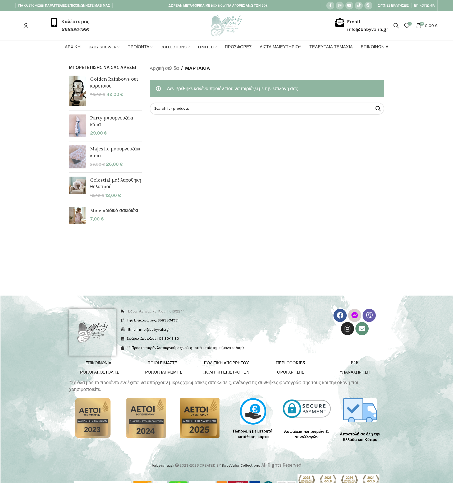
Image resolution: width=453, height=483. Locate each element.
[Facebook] (340, 315)
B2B (354, 362)
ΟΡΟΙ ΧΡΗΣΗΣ (290, 372)
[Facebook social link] (330, 6)
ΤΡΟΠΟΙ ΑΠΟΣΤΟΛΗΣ (98, 372)
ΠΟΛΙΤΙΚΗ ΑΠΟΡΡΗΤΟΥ (226, 362)
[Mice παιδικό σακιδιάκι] (77, 215)
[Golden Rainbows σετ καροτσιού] (77, 91)
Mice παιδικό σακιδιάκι (114, 210)
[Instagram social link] (340, 6)
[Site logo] (226, 25)
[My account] (26, 25)
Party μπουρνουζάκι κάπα (111, 121)
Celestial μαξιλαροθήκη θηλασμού (115, 183)
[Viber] (369, 315)
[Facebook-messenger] (354, 315)
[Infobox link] (69, 25)
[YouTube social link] (349, 6)
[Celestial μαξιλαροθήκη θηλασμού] (77, 188)
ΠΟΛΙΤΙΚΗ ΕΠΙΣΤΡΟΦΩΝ (226, 372)
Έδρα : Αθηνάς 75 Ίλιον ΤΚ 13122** (155, 311)
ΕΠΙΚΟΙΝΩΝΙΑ (98, 362)
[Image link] (93, 417)
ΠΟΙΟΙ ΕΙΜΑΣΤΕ (162, 362)
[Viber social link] (368, 6)
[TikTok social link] (359, 6)
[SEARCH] (378, 109)
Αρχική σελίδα (164, 68)
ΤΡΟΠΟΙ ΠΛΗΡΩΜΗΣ (162, 372)
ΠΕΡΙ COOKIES (290, 362)
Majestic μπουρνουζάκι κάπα (115, 152)
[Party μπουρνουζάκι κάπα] (77, 125)
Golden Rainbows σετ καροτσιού (114, 82)
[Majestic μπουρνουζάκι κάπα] (77, 156)
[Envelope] (362, 328)
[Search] (396, 25)
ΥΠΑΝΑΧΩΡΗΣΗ (355, 372)
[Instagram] (347, 328)
